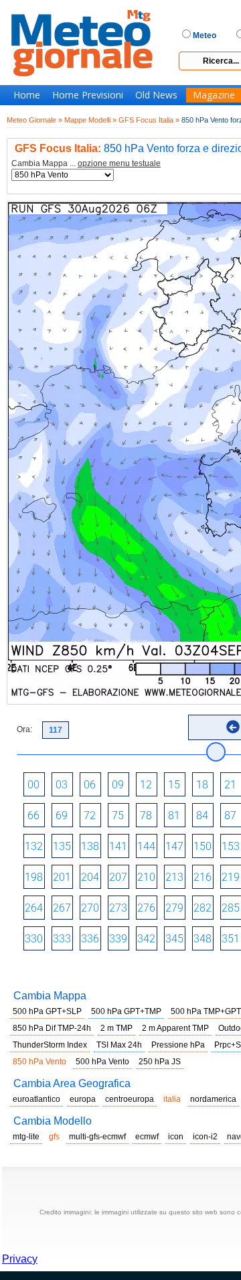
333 (62, 938)
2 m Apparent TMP (175, 1028)
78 (146, 815)
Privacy (19, 1259)
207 (118, 877)
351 (231, 938)
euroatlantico (36, 1099)
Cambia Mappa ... (86, 163)
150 (202, 846)
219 (231, 877)
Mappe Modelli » (90, 120)
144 (146, 846)
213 (174, 877)
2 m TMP (116, 1028)
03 (62, 784)
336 (90, 938)
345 (174, 938)
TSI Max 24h (119, 1045)
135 (62, 846)
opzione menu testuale (119, 163)
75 (118, 815)
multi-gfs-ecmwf (97, 1136)
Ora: (24, 729)
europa (83, 1099)
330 (34, 938)
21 (230, 784)
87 (230, 815)
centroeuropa (129, 1099)
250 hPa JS (160, 1061)
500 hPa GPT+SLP (47, 1011)
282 (202, 908)
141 (118, 846)
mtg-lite (26, 1136)
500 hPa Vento (102, 1061)
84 (202, 815)
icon (175, 1136)
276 (146, 908)
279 (174, 908)
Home (26, 95)
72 (90, 815)
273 (118, 908)
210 (146, 877)
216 (202, 877)
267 (62, 908)
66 (33, 815)
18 (202, 784)
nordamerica (213, 1099)
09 (118, 784)
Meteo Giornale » (34, 120)
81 (174, 815)
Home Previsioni (87, 95)
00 (33, 784)
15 (174, 784)
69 (62, 815)
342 (146, 938)
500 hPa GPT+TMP (126, 1011)
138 (90, 846)
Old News (156, 95)
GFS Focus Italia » (148, 120)
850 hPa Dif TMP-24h (52, 1028)
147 (174, 846)
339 (118, 938)
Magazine (214, 95)
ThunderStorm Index (50, 1045)
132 (34, 846)
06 (90, 784)
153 (231, 846)
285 (231, 908)
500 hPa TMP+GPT (206, 1011)
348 (202, 938)
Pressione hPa (178, 1045)
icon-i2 (205, 1136)
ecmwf (147, 1136)
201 (62, 877)
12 (146, 784)
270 (90, 908)
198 (34, 877)
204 (90, 877)
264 (34, 908)
